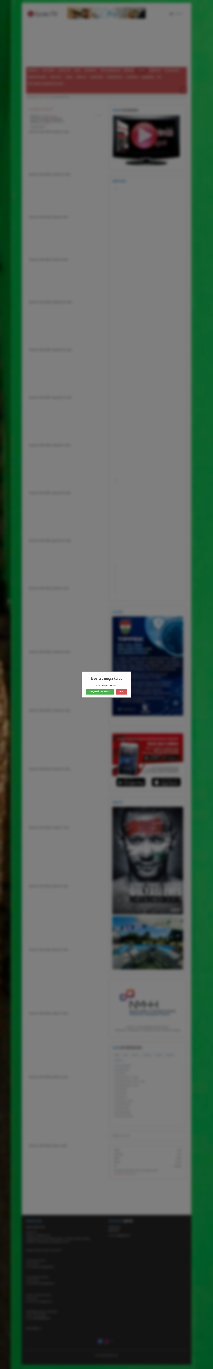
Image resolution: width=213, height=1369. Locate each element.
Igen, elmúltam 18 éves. (99, 691)
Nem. (121, 691)
